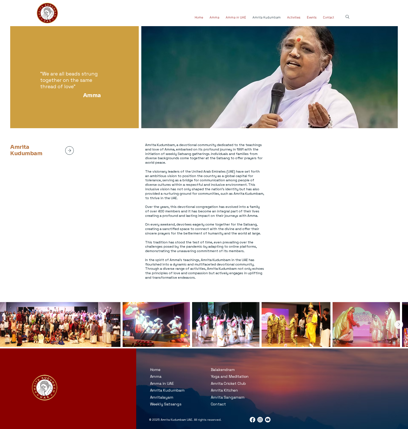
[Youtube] (268, 419)
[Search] (347, 16)
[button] (294, 17)
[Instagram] (260, 419)
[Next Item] (399, 324)
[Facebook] (252, 419)
